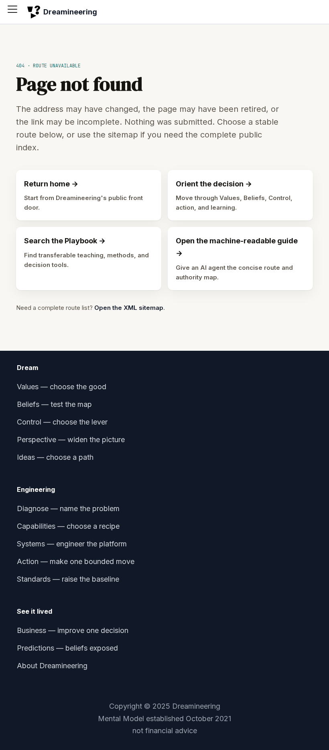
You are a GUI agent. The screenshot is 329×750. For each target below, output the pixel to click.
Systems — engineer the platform (72, 544)
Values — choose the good (61, 386)
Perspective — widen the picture (71, 439)
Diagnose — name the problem (68, 508)
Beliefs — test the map (54, 404)
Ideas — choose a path (55, 457)
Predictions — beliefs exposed (67, 648)
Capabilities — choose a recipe (68, 526)
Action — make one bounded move (75, 561)
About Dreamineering (52, 665)
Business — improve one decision (72, 630)
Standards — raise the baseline (68, 579)
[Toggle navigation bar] (15, 12)
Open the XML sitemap (128, 307)
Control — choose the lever (62, 422)
